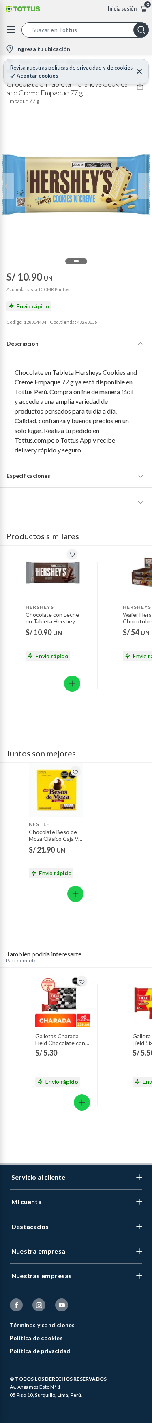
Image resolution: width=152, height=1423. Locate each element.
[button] (86, 30)
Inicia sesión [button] (122, 9)
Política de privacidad (40, 1350)
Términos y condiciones (42, 1325)
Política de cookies (36, 1337)
